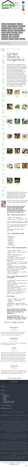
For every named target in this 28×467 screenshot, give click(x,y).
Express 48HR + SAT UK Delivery (3, 81)
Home (8, 49)
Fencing (3, 170)
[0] (24, 16)
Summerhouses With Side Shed (4, 123)
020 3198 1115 (15, 5)
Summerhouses (4, 116)
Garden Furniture (3, 165)
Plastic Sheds (3, 106)
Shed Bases (3, 191)
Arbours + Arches (3, 176)
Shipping (17, 415)
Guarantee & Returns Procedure (7, 415)
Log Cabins (3, 129)
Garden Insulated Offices (3, 62)
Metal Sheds (3, 100)
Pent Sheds (3, 143)
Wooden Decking (3, 139)
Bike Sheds (3, 153)
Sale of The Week (3, 68)
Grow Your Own (3, 196)
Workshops (4, 56)
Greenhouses (4, 187)
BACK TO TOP (13, 382)
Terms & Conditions (20, 411)
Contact (16, 418)
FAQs (26, 415)
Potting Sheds (3, 111)
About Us (13, 411)
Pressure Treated (3, 88)
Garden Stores (3, 159)
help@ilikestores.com (7, 408)
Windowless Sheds (4, 149)
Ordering (22, 415)
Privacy (11, 418)
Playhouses (4, 134)
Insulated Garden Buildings (3, 95)
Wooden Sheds (3, 74)
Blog (9, 411)
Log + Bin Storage (3, 181)
